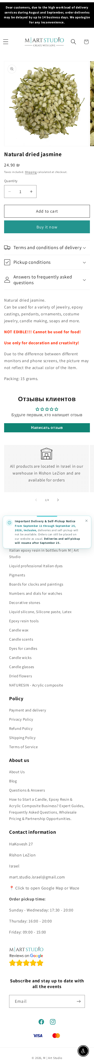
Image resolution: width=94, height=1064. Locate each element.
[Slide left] (36, 500)
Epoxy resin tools (24, 620)
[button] (5, 41)
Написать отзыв (47, 427)
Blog (13, 780)
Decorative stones (24, 602)
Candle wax (19, 630)
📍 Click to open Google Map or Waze (44, 888)
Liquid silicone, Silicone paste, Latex (40, 611)
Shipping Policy (22, 737)
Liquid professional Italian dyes (36, 565)
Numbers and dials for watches (35, 593)
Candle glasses (21, 666)
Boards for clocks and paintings (36, 584)
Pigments (17, 575)
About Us (17, 771)
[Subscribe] (79, 1001)
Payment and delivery (27, 710)
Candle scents (21, 639)
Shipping (31, 172)
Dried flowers (20, 675)
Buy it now (47, 227)
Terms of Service (23, 746)
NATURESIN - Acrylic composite (36, 685)
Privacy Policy (21, 719)
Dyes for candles (23, 648)
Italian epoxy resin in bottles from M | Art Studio (44, 553)
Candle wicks (20, 657)
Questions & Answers (27, 790)
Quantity (11, 180)
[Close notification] (86, 520)
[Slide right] (58, 500)
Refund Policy (21, 728)
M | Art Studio (52, 1058)
